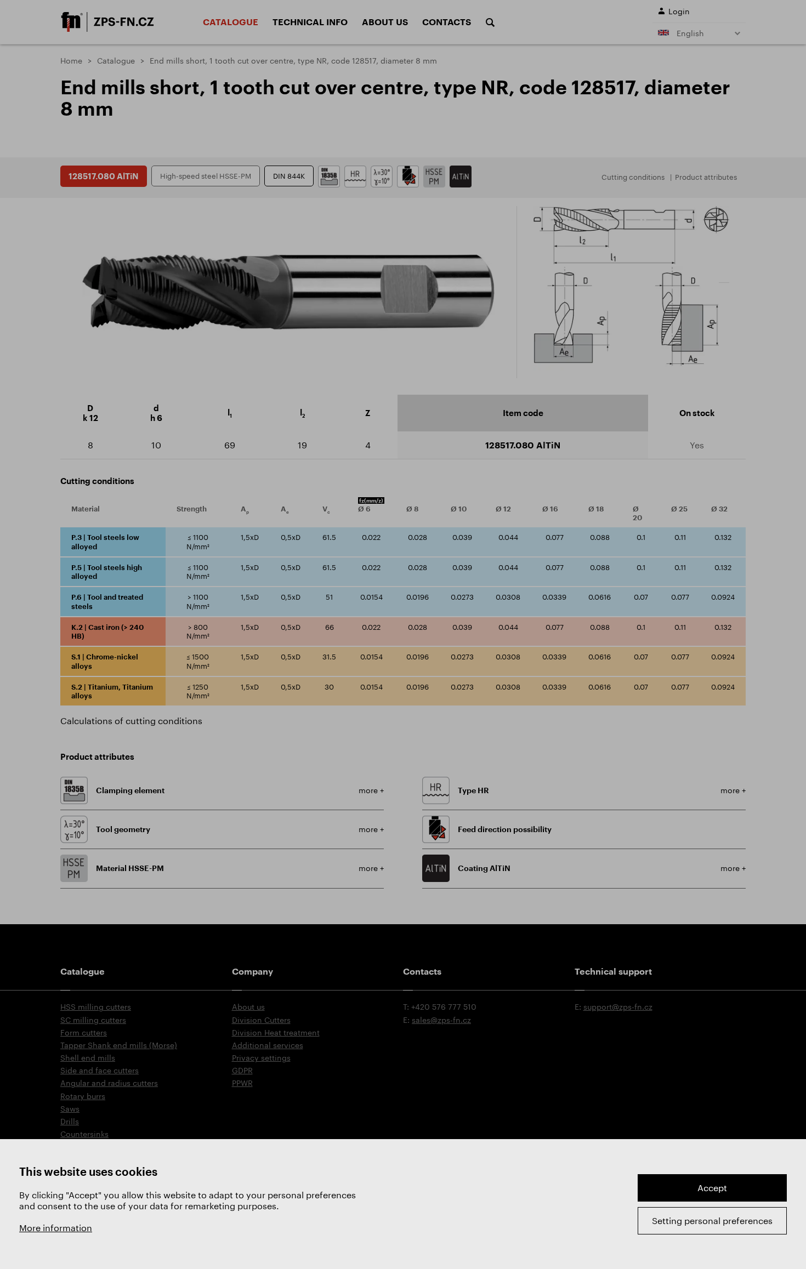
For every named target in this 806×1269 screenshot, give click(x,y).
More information (55, 1227)
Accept (712, 1187)
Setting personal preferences (712, 1220)
